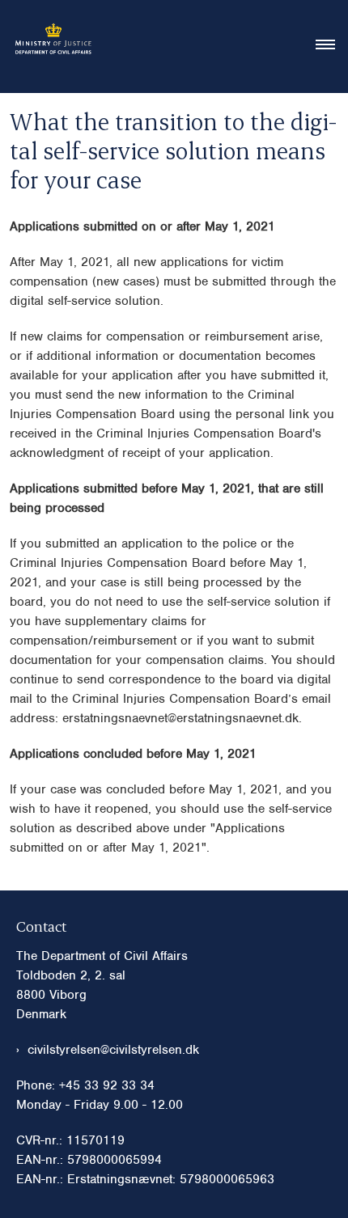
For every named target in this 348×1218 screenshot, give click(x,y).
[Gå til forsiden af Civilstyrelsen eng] (48, 46)
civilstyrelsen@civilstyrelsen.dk (113, 1050)
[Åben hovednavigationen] (332, 46)
